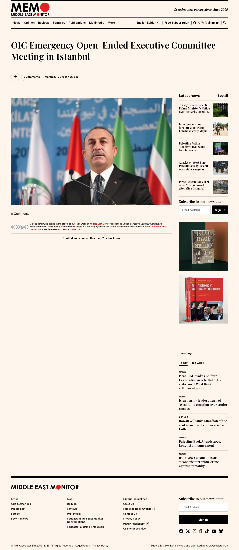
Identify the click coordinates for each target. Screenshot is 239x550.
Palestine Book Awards (137, 508)
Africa (15, 498)
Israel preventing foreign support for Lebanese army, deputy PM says (194, 127)
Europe (15, 513)
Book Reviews (19, 518)
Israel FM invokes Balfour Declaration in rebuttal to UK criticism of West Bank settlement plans (200, 382)
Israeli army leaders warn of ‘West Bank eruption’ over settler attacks (203, 404)
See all (223, 95)
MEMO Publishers (134, 523)
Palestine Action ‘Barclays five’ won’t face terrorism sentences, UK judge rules (192, 147)
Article (183, 417)
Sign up (220, 210)
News (16, 22)
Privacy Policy (131, 518)
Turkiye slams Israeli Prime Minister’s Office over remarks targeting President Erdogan (194, 108)
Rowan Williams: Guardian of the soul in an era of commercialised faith (203, 425)
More (111, 22)
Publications (77, 22)
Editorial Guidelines (135, 498)
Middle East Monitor (100, 223)
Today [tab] (183, 363)
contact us (74, 229)
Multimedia (96, 22)
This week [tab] (197, 363)
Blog (69, 498)
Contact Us (130, 513)
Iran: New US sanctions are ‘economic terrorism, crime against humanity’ (199, 462)
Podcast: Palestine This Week (85, 526)
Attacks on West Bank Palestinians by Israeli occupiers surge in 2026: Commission (193, 166)
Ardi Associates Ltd (217, 545)
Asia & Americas (21, 503)
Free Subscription (177, 22)
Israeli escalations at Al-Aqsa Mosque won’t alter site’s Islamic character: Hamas (194, 185)
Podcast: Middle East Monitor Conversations (85, 520)
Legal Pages (82, 545)
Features (59, 22)
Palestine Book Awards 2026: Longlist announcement (200, 443)
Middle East (18, 508)
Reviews (44, 22)
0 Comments (31, 76)
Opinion (29, 22)
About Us (128, 503)
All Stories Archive (134, 528)
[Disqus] (91, 289)
